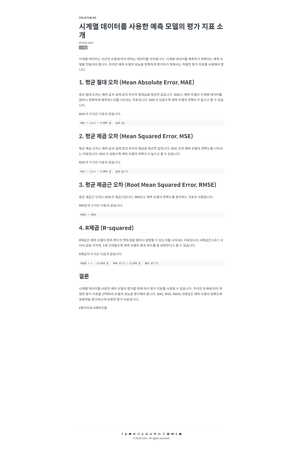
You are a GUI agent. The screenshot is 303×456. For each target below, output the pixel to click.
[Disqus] (151, 372)
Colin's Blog (87, 17)
